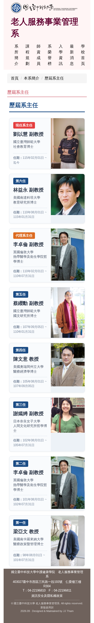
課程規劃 (27, 55)
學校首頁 (83, 55)
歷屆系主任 (54, 78)
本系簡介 (31, 78)
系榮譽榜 (50, 55)
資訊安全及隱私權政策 (47, 596)
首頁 (15, 78)
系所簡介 (16, 55)
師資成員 (38, 55)
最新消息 (72, 55)
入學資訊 (61, 55)
